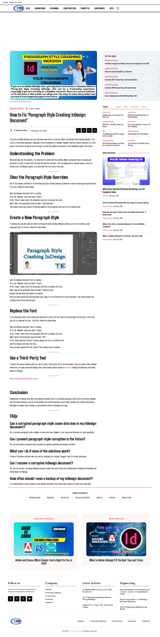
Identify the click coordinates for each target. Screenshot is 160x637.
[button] (118, 8)
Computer (134, 106)
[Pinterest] (89, 130)
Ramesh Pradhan (21, 130)
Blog (126, 106)
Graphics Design (17, 109)
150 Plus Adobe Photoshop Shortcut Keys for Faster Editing (126, 202)
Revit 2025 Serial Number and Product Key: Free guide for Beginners (114, 144)
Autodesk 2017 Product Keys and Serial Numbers (121, 80)
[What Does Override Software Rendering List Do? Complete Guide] (126, 171)
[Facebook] (78, 130)
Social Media (131, 140)
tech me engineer (75, 631)
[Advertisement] (80, 29)
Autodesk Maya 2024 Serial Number (138, 134)
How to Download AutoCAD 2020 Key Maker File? (121, 96)
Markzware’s (67, 367)
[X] (84, 130)
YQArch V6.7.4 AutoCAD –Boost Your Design (98, 606)
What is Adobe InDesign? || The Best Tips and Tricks (123, 236)
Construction (106, 112)
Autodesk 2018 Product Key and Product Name (120, 88)
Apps (118, 106)
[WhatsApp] (94, 130)
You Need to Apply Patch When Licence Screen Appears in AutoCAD (127, 63)
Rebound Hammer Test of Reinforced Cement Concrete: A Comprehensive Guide (134, 591)
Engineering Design (111, 60)
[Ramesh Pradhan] (12, 130)
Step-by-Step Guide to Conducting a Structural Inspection (134, 600)
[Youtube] (29, 598)
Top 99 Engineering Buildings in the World (133, 608)
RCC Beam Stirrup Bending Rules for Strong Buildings (138, 116)
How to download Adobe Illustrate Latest (24, 378)
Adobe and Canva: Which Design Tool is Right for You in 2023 (43, 562)
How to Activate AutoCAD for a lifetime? (118, 72)
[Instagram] (16, 598)
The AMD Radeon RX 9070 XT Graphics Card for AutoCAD (113, 135)
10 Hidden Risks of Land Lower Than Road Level (113, 116)
